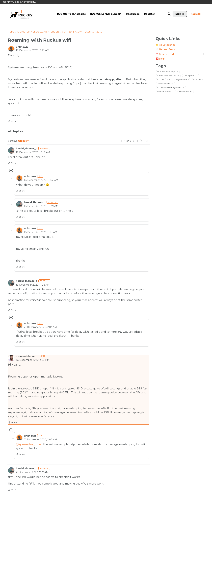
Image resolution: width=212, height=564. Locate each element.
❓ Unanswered (180, 54)
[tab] (15, 131)
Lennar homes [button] (166, 91)
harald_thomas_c (26, 148)
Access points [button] (165, 83)
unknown (22, 46)
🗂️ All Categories (165, 44)
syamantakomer (26, 356)
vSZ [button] (197, 79)
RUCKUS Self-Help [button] (167, 71)
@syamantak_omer (29, 444)
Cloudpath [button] (190, 75)
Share (12, 121)
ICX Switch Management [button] (171, 87)
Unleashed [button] (185, 91)
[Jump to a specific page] (146, 141)
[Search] (169, 14)
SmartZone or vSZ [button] (168, 75)
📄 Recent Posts (165, 49)
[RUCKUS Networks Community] (21, 14)
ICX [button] (160, 79)
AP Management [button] (179, 79)
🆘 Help (160, 58)
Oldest (22, 141)
